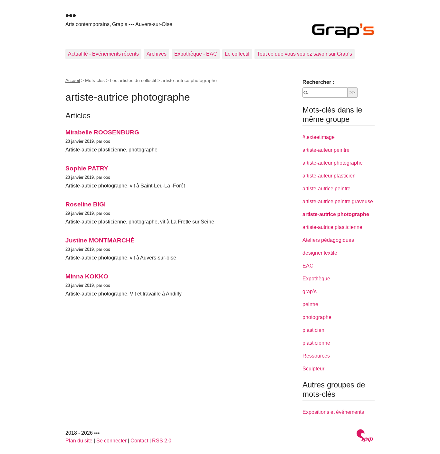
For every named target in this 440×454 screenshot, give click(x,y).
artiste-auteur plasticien (329, 175)
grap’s (309, 291)
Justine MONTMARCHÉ (100, 240)
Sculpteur (313, 368)
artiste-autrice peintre (326, 188)
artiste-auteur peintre (325, 150)
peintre (310, 304)
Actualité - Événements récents (103, 54)
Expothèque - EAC (195, 54)
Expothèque (316, 278)
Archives (157, 54)
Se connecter (111, 440)
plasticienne (316, 343)
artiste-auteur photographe (332, 163)
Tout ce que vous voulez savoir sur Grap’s (304, 54)
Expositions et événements (333, 412)
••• (70, 15)
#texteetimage (318, 137)
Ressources (316, 356)
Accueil (72, 80)
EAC (307, 265)
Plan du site (78, 440)
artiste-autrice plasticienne (332, 227)
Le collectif (237, 54)
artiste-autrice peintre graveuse (337, 201)
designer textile (319, 253)
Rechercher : (318, 82)
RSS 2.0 (161, 440)
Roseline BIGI (85, 204)
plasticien (313, 330)
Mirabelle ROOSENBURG (102, 132)
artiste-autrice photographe (335, 214)
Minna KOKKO (86, 276)
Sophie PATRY (86, 168)
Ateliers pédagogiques (328, 240)
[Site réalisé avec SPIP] (365, 436)
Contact (139, 440)
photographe (316, 317)
